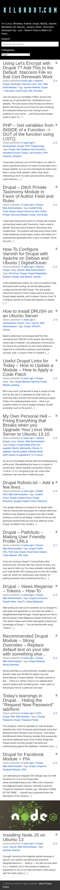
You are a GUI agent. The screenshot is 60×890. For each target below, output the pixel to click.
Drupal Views (9, 601)
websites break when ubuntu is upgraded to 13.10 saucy (23, 453)
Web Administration (12, 208)
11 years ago (27, 319)
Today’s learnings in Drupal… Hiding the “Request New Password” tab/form (28, 702)
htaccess (9, 90)
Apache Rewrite (32, 87)
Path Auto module (17, 551)
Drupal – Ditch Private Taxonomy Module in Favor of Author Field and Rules (28, 194)
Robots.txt (42, 501)
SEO (5, 494)
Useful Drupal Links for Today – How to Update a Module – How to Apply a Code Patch (28, 367)
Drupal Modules (37, 661)
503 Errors (14, 273)
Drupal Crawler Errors (21, 497)
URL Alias (23, 555)
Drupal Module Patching (27, 381)
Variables (16, 156)
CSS (38, 713)
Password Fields (30, 719)
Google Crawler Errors (25, 501)
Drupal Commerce (38, 598)
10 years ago (27, 142)
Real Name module (37, 551)
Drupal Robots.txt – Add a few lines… (28, 485)
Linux (34, 84)
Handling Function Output (15, 152)
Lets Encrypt (21, 90)
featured (7, 850)
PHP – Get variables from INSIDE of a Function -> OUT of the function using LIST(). (28, 132)
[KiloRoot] (30, 10)
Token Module (10, 555)
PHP (27, 146)
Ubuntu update (19, 451)
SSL (40, 84)
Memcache (25, 448)
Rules (32, 214)
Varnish (21, 270)
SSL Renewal (35, 90)
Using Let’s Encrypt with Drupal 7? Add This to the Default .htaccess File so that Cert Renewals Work (28, 70)
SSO (24, 769)
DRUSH (36, 326)
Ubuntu (35, 323)
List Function (35, 152)
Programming (37, 146)
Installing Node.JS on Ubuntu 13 (24, 837)
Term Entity (42, 214)
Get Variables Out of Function (30, 149)
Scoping (7, 156)
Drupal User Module (22, 276)
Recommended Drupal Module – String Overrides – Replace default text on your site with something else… (26, 644)
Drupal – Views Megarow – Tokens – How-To (28, 588)
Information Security (20, 84)
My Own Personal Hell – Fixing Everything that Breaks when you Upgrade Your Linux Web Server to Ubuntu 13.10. (28, 425)
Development (9, 146)
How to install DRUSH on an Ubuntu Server (28, 313)
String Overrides (11, 664)
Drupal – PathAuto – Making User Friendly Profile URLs (24, 537)
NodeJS (16, 850)
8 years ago (26, 80)
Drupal (6, 84)
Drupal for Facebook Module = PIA (23, 756)
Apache (39, 80)
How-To (21, 601)
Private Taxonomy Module (15, 214)
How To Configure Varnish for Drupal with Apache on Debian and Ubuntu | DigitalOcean (26, 256)
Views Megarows (34, 601)
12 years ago (27, 378)
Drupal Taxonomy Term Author (32, 211)
